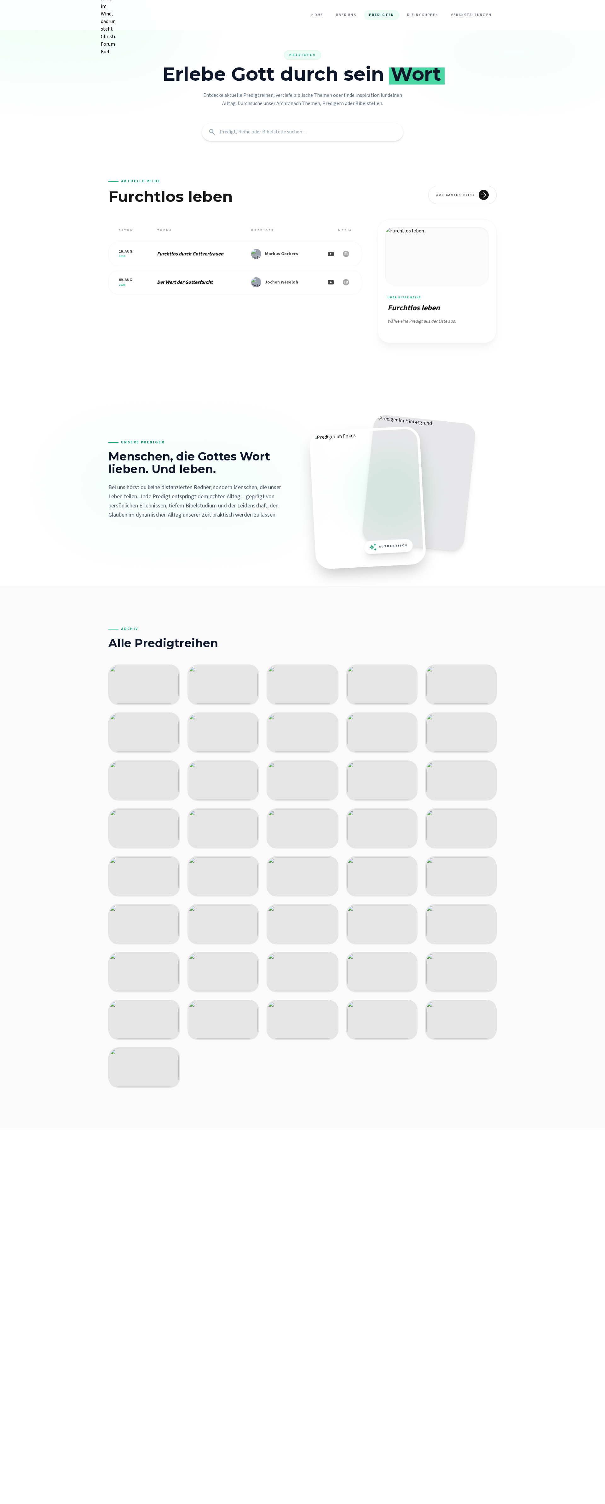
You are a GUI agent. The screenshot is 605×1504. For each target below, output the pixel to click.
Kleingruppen (422, 15)
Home (317, 15)
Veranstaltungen (471, 15)
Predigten (382, 15)
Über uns (346, 15)
